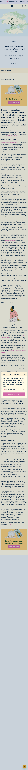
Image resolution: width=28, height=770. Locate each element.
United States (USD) (10, 389)
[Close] (24, 374)
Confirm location (14, 394)
